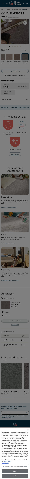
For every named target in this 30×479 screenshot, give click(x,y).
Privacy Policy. (7, 461)
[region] (15, 453)
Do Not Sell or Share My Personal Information (15, 466)
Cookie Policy (5, 463)
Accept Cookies (15, 476)
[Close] (28, 430)
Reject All (15, 471)
